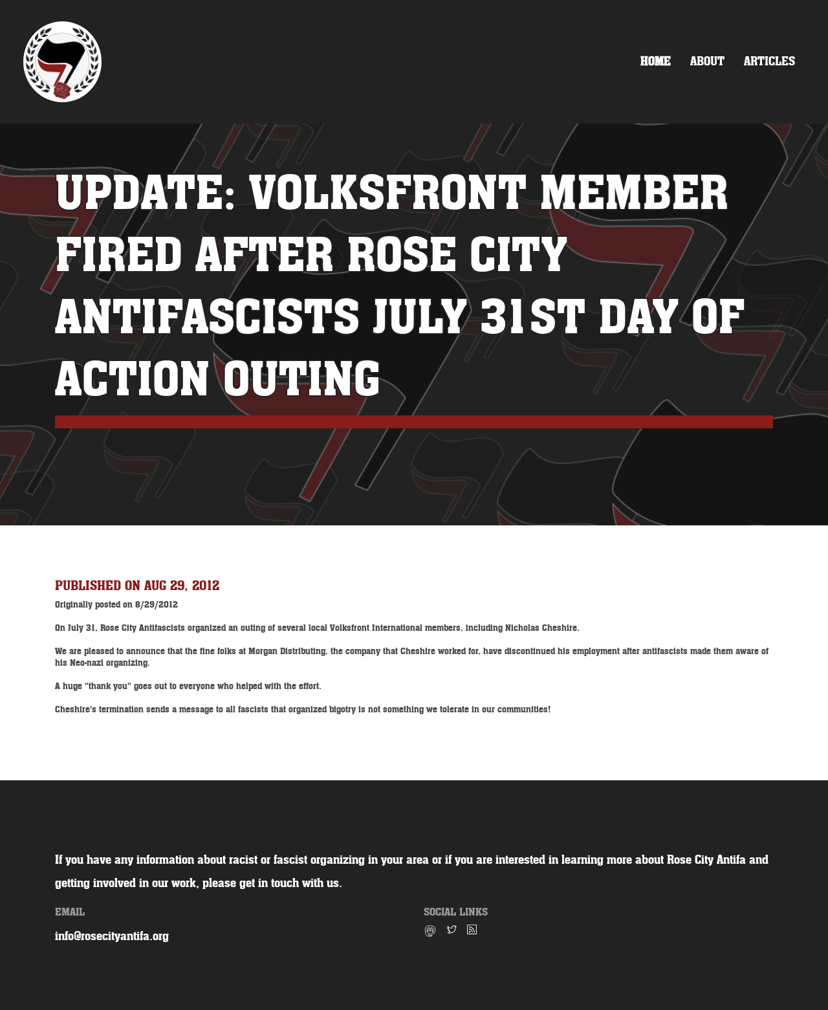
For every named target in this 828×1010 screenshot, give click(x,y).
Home (655, 61)
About (707, 61)
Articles (769, 61)
